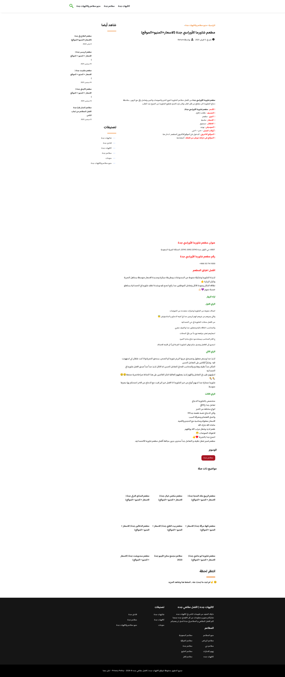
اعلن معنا (106, 671)
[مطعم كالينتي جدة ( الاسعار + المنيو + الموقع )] (104, 93)
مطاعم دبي (209, 646)
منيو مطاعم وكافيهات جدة (88, 6)
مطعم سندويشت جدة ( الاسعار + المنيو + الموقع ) (135, 558)
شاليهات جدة (106, 138)
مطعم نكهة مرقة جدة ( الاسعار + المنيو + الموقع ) (200, 528)
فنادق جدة (107, 143)
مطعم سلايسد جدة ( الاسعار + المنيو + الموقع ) (81, 74)
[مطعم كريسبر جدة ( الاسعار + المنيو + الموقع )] (104, 56)
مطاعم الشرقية (186, 641)
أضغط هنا (180, 138)
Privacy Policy (118, 671)
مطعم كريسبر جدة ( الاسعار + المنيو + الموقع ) (81, 56)
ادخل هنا (166, 134)
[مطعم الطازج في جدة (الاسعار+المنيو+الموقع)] (104, 40)
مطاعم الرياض (208, 641)
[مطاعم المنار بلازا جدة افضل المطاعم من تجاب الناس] (104, 112)
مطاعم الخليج (186, 651)
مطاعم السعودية (185, 635)
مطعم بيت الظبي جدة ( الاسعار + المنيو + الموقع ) (167, 528)
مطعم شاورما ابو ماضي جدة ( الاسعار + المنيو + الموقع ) (201, 558)
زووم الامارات (208, 651)
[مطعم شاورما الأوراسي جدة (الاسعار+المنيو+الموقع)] (167, 70)
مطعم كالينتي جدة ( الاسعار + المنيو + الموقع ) (81, 93)
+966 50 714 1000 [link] (207, 263)
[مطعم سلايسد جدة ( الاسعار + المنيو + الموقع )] (104, 75)
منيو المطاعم (208, 635)
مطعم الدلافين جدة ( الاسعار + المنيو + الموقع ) (135, 528)
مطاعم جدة (109, 6)
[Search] (70, 6)
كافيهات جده (209, 657)
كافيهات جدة (124, 6)
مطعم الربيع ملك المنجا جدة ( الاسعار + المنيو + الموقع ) (201, 498)
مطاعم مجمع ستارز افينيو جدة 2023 (168, 558)
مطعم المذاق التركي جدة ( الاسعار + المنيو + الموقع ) (137, 498)
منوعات (109, 158)
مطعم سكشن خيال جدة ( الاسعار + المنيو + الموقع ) (170, 498)
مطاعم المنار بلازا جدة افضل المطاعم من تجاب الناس (81, 111)
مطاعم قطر (187, 657)
